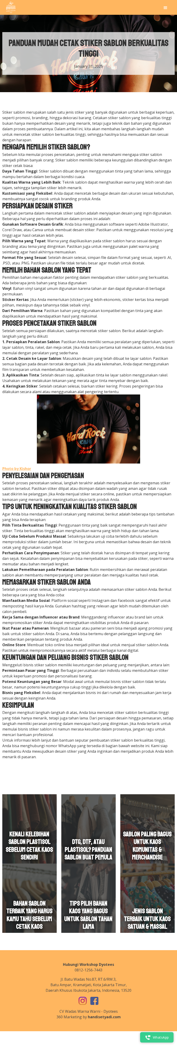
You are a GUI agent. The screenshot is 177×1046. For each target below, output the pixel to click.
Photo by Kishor (16, 468)
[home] (11, 7)
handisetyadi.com (104, 1016)
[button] (165, 7)
